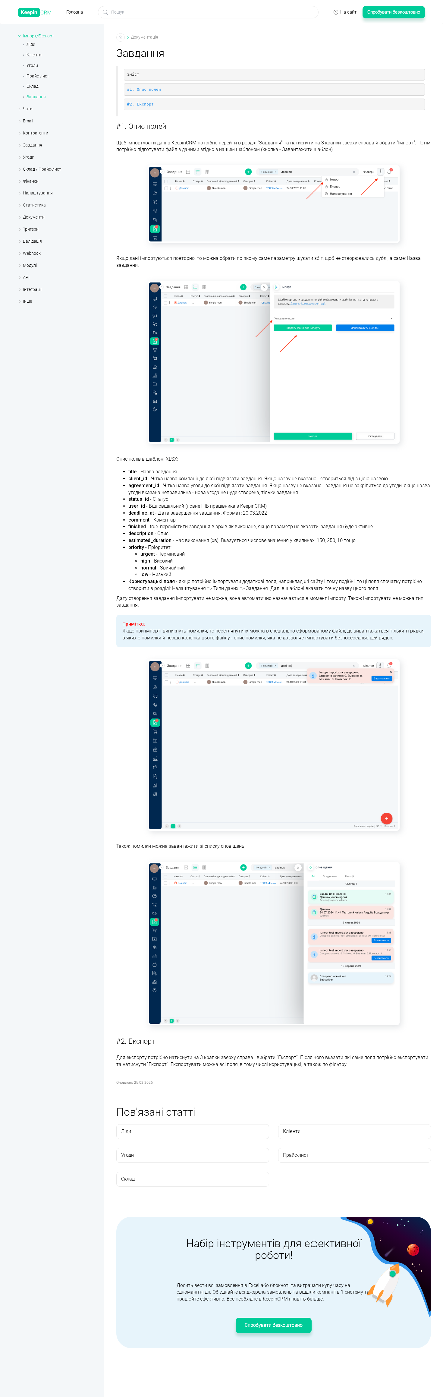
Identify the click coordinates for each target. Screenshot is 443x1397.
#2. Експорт (140, 104)
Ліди (31, 44)
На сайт (348, 12)
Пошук (105, 12)
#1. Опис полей (144, 89)
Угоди (32, 65)
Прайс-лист (38, 76)
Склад (33, 86)
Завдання (36, 96)
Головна (74, 12)
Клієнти (34, 55)
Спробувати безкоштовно (393, 12)
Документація (144, 37)
